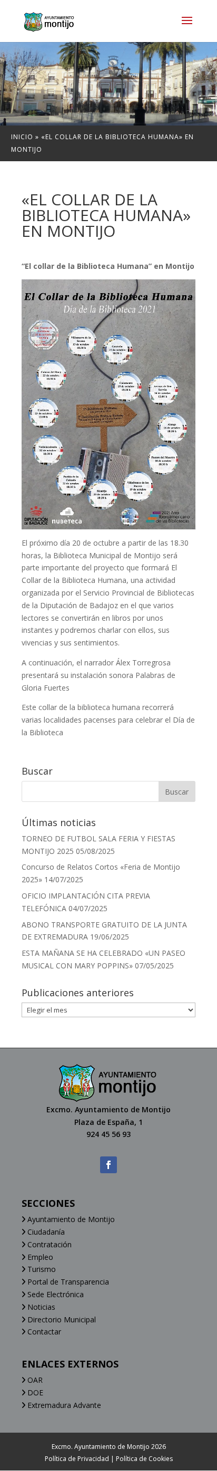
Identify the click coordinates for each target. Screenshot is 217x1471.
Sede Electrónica (54, 1294)
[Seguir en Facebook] (108, 1164)
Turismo (40, 1269)
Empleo (39, 1257)
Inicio (22, 136)
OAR (34, 1380)
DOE (34, 1392)
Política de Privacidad (77, 1458)
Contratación (48, 1244)
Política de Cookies (144, 1458)
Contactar (43, 1332)
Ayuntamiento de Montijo (70, 1219)
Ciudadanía (45, 1232)
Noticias (40, 1307)
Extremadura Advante (63, 1405)
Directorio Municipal (60, 1319)
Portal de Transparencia (67, 1282)
